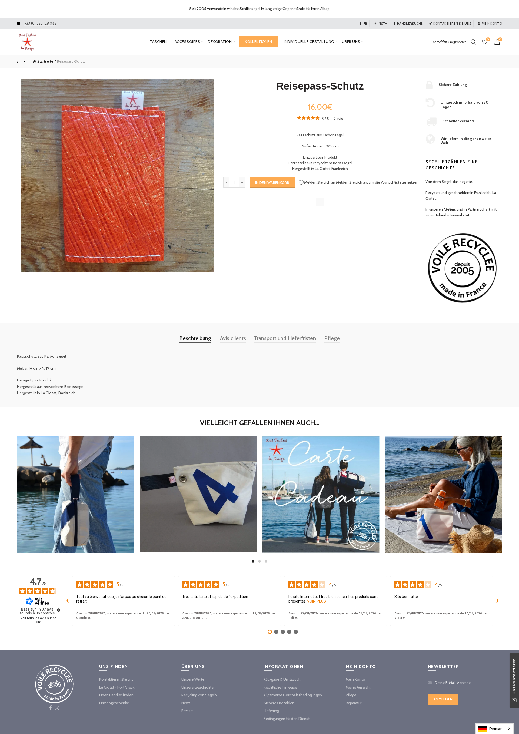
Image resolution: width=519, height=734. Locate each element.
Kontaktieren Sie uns (452, 23)
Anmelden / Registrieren (450, 42)
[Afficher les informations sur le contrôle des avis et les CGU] (58, 610)
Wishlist (488, 39)
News (186, 702)
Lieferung (271, 710)
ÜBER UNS (351, 41)
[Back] (21, 61)
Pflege (332, 338)
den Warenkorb (76, 515)
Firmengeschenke (114, 702)
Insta (382, 23)
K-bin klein (198, 489)
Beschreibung (195, 338)
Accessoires (187, 41)
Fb (365, 23)
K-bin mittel (443, 490)
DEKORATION (220, 41)
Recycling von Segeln (199, 695)
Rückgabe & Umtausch (282, 679)
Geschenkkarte (320, 489)
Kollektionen (258, 41)
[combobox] (494, 728)
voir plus (316, 601)
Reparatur (353, 702)
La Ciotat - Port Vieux (117, 687)
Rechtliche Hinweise (280, 687)
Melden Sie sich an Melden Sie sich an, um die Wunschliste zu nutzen (361, 182)
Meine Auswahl (358, 687)
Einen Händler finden (116, 695)
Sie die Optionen (321, 515)
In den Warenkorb (272, 182)
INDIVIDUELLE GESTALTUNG (309, 41)
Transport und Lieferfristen (285, 338)
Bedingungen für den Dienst (287, 718)
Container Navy (76, 490)
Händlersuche (410, 23)
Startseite (45, 61)
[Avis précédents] (67, 601)
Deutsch (496, 728)
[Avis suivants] (497, 601)
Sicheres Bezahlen (279, 702)
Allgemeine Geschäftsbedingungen (293, 695)
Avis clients (233, 338)
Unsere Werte (192, 679)
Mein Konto (492, 23)
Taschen (158, 41)
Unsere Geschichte (197, 687)
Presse (187, 710)
